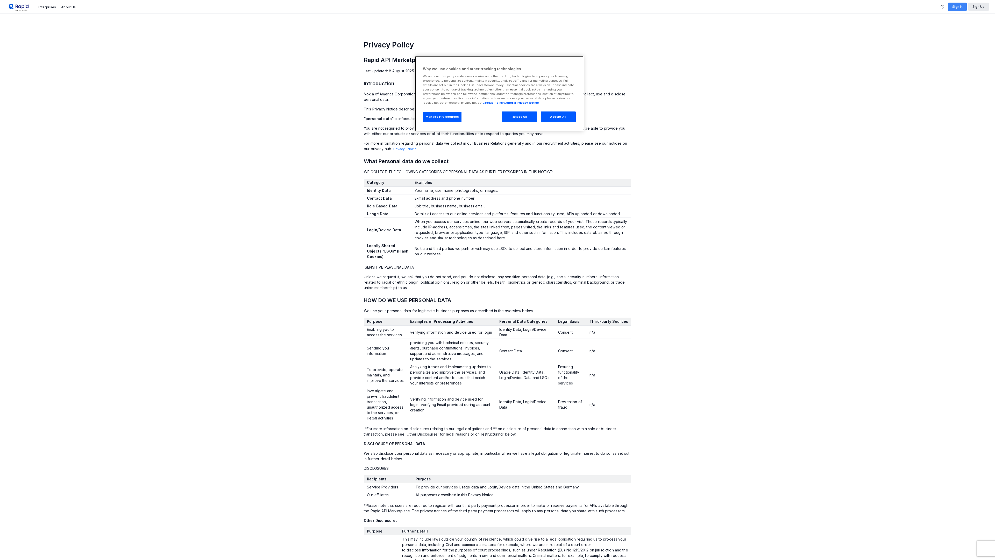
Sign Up (978, 7)
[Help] (942, 7)
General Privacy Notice (521, 102)
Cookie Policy (493, 102)
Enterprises (47, 7)
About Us (68, 7)
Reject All (519, 116)
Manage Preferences (442, 116)
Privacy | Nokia (404, 149)
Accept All (558, 116)
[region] (499, 93)
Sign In (957, 7)
